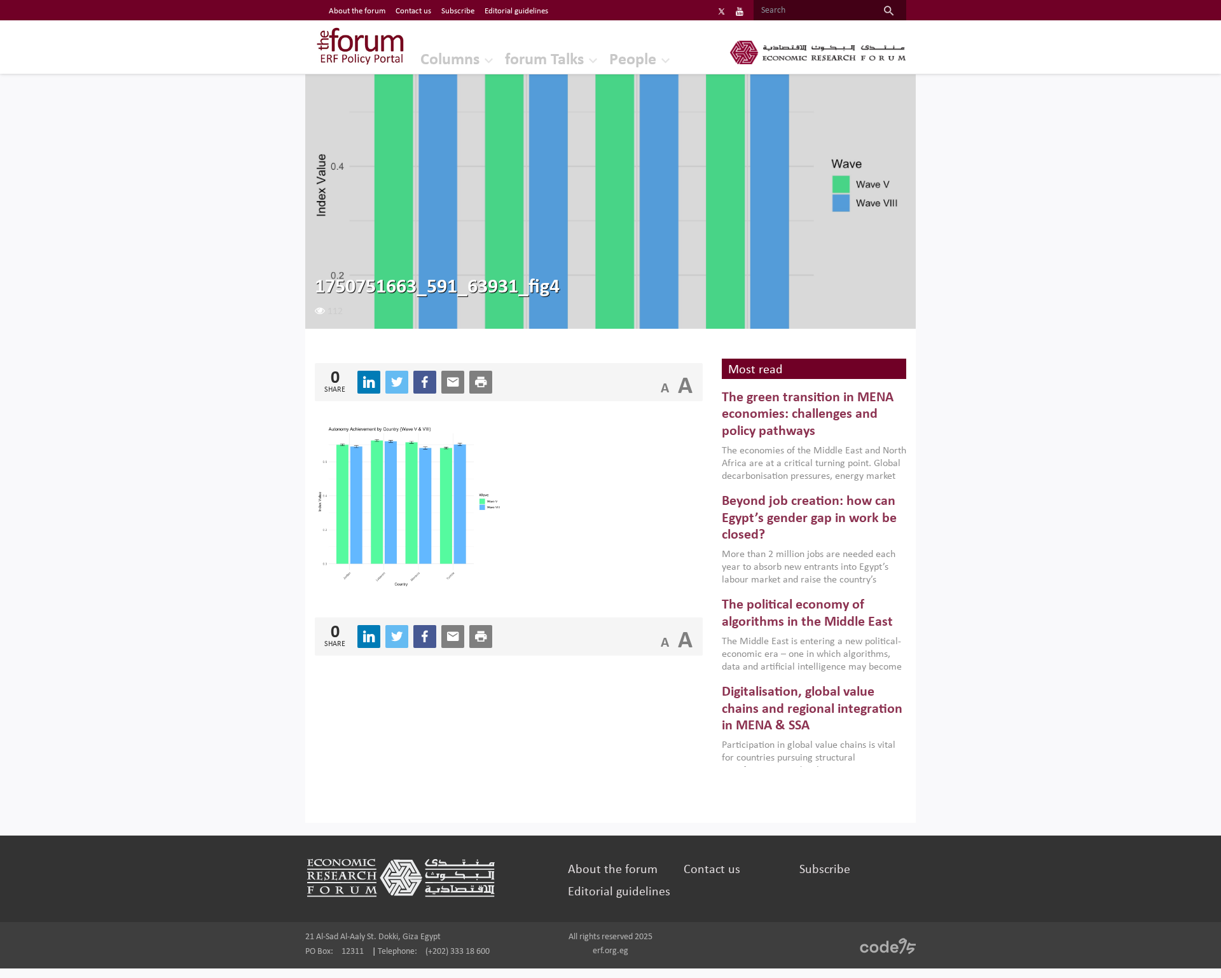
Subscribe (457, 11)
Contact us (413, 11)
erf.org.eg (610, 951)
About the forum (357, 11)
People (632, 60)
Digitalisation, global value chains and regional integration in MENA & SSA (812, 709)
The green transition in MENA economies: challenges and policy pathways (807, 414)
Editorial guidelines (516, 11)
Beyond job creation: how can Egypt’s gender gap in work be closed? (809, 518)
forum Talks (544, 60)
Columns (449, 60)
